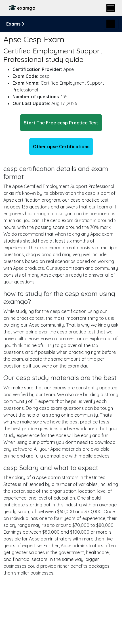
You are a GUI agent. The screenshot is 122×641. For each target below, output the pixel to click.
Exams (14, 24)
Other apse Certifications (61, 146)
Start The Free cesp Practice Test (61, 123)
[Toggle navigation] (111, 8)
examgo (26, 8)
